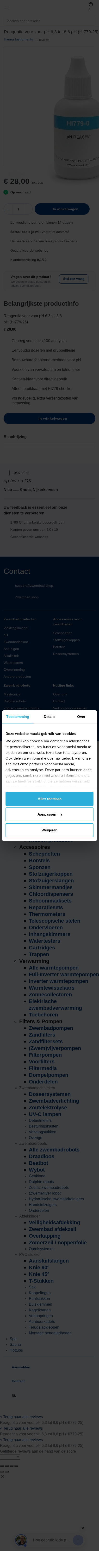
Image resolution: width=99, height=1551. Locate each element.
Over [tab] (81, 717)
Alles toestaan (50, 799)
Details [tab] (50, 717)
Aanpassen (46, 814)
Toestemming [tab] (17, 717)
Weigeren (49, 830)
